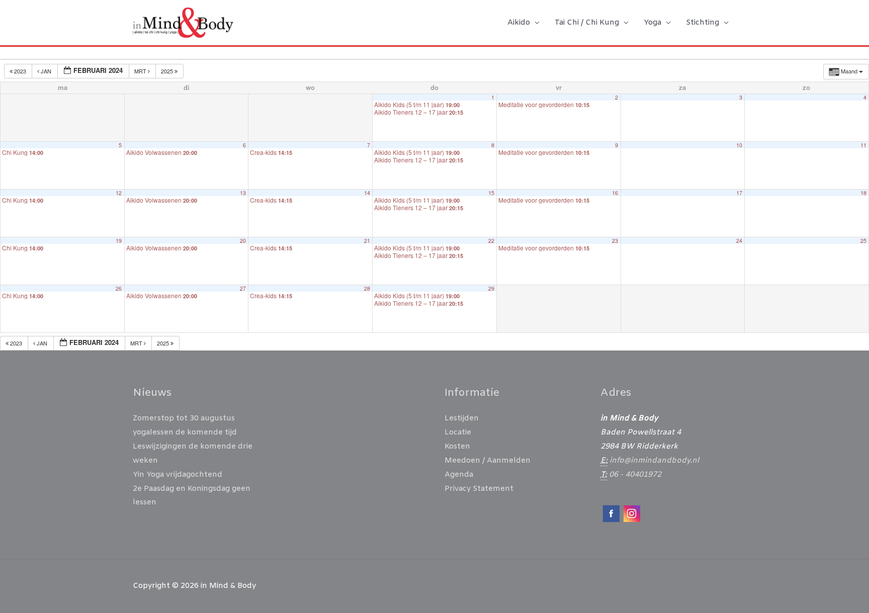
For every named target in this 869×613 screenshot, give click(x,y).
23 (615, 240)
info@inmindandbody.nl (654, 461)
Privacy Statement (479, 489)
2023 (20, 71)
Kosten (457, 447)
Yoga (652, 23)
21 (367, 240)
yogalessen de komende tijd (185, 432)
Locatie (458, 432)
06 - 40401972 (635, 475)
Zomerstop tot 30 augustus (184, 418)
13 (243, 193)
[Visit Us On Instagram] (631, 513)
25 (863, 240)
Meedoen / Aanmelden (488, 461)
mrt (141, 71)
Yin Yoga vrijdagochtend (177, 475)
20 (243, 240)
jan (46, 71)
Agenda (459, 475)
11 (863, 145)
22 (491, 240)
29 (491, 288)
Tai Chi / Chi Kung (587, 23)
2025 (168, 71)
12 (119, 193)
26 (119, 288)
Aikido (518, 23)
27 (243, 288)
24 (739, 240)
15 (491, 193)
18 (863, 193)
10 (739, 145)
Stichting (702, 23)
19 (119, 240)
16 (615, 193)
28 (367, 288)
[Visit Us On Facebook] (610, 513)
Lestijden (462, 418)
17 (739, 193)
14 (367, 193)
